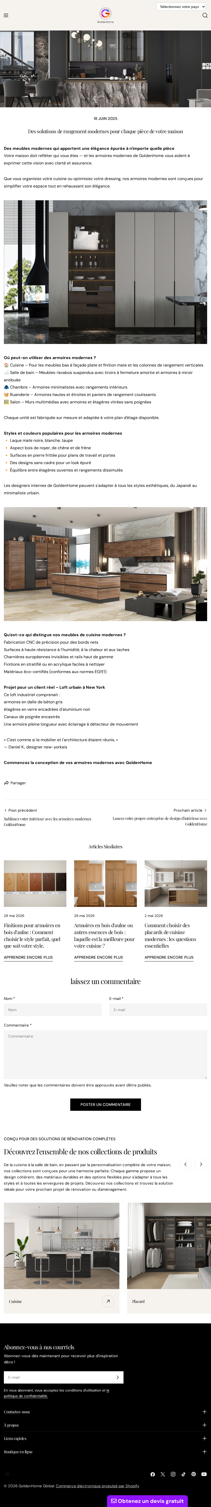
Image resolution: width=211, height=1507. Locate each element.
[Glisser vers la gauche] (185, 1164)
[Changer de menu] (6, 15)
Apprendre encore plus (28, 957)
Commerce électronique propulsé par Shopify (97, 1486)
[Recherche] (205, 15)
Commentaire (18, 1025)
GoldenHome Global (36, 1486)
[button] (9, 1474)
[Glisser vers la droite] (201, 1164)
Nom (9, 998)
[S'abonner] (117, 1377)
